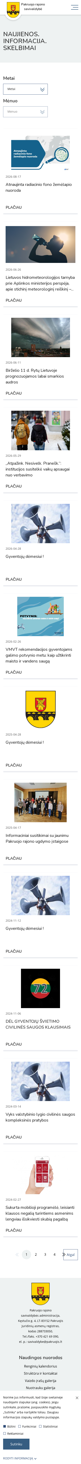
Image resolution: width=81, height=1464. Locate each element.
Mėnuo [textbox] (12, 111)
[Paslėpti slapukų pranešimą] (77, 1398)
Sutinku (16, 1444)
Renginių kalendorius (40, 1366)
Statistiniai (50, 1426)
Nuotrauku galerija (40, 1388)
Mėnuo (10, 101)
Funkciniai (29, 1426)
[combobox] (25, 89)
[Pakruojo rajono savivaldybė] (40, 1294)
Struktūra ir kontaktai (40, 1373)
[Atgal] (17, 1254)
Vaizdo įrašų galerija (40, 1380)
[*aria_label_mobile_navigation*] (75, 8)
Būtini (11, 1426)
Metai (9, 78)
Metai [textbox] (11, 89)
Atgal (71, 1254)
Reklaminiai (15, 1434)
